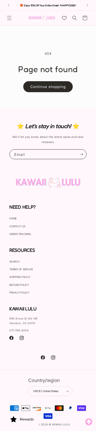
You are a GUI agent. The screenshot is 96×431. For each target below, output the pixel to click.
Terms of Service (21, 269)
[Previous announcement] (8, 5)
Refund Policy (19, 285)
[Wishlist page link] (64, 18)
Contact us (17, 226)
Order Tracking (20, 234)
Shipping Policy (19, 277)
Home (13, 218)
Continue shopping (48, 86)
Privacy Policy (19, 292)
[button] (9, 18)
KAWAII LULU (61, 424)
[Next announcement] (87, 5)
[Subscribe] (81, 154)
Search (14, 261)
